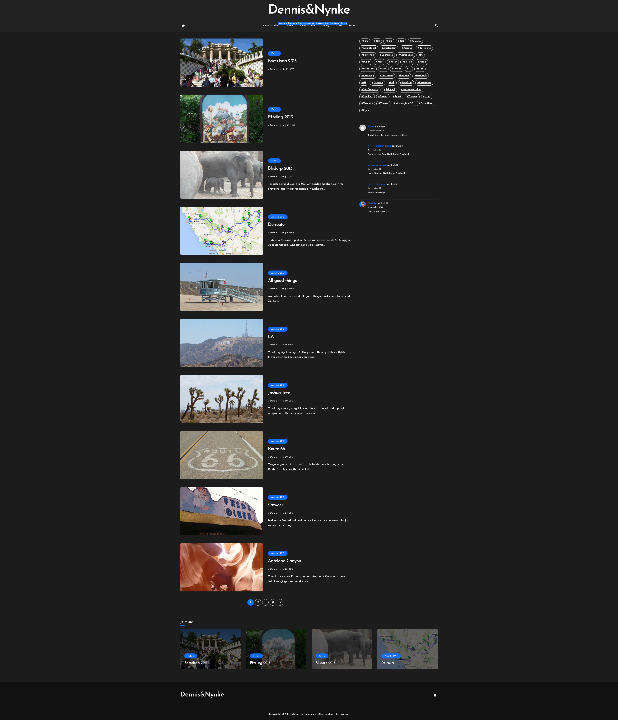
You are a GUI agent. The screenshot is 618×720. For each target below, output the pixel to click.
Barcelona (425, 48)
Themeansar (341, 714)
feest (380, 62)
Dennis (273, 69)
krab (420, 69)
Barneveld (368, 55)
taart (398, 96)
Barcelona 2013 (282, 61)
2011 (377, 41)
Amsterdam (389, 48)
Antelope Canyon (284, 561)
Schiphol (390, 89)
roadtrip (407, 83)
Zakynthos (426, 103)
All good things (282, 281)
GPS (384, 69)
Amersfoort (369, 48)
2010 (365, 41)
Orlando (378, 83)
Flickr (394, 62)
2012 (389, 41)
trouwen (412, 96)
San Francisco (370, 89)
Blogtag (323, 714)
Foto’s (339, 25)
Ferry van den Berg (379, 146)
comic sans (406, 55)
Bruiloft (399, 146)
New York (421, 76)
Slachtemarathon (411, 89)
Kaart (351, 25)
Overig (326, 25)
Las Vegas (387, 76)
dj (421, 55)
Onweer (275, 505)
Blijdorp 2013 (280, 168)
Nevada (404, 76)
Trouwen (289, 25)
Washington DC (404, 103)
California (387, 55)
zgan (366, 110)
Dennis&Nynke (309, 10)
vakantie (368, 103)
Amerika (416, 41)
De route (276, 224)
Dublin (366, 62)
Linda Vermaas (377, 165)
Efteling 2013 (280, 117)
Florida (408, 62)
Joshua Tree (279, 393)
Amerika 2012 (309, 25)
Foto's (274, 53)
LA (271, 337)
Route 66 (276, 449)
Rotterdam (425, 83)
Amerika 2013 (272, 25)
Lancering (368, 76)
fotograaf (369, 69)
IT (410, 69)
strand (383, 96)
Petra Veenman (377, 184)
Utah (427, 96)
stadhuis (368, 96)
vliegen (384, 103)
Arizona (407, 48)
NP (364, 83)
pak (392, 83)
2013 (401, 41)
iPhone (397, 69)
